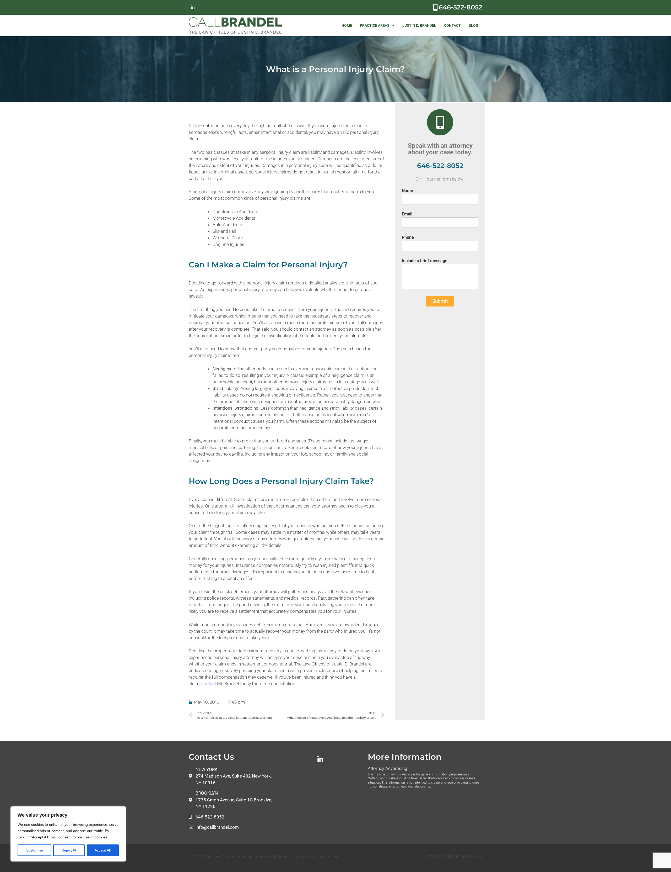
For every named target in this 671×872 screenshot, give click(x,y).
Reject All (69, 850)
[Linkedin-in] (193, 7)
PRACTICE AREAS (374, 25)
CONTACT (452, 25)
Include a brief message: (425, 260)
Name (407, 190)
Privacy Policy (324, 856)
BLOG (473, 25)
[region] (68, 834)
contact (209, 683)
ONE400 (474, 856)
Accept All (103, 850)
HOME (347, 25)
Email (407, 214)
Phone (408, 237)
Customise (34, 850)
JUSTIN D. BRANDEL (419, 25)
